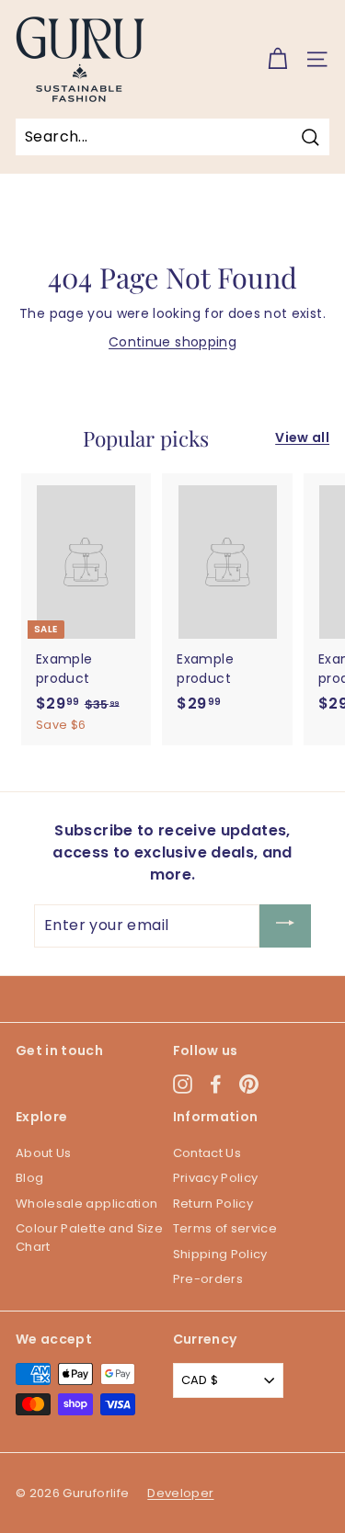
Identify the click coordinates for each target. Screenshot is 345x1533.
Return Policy (213, 1203)
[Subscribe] (285, 926)
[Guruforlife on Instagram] (182, 1084)
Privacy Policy (216, 1178)
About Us (44, 1153)
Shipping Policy (220, 1254)
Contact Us (207, 1153)
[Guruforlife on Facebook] (215, 1084)
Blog (29, 1178)
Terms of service (225, 1228)
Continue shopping (172, 342)
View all (302, 437)
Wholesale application (86, 1203)
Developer (180, 1493)
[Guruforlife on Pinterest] (249, 1084)
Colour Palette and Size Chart (89, 1237)
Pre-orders (208, 1279)
